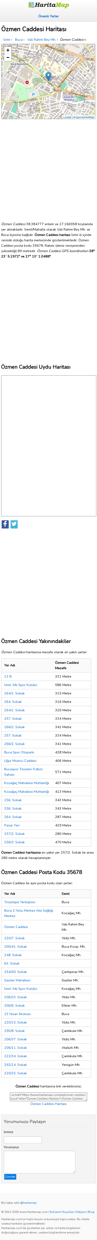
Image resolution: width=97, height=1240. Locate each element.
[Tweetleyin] (14, 524)
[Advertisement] (48, 168)
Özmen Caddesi (16, 926)
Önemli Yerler (48, 16)
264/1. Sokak (14, 693)
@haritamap (28, 1203)
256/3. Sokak (14, 842)
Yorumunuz (11, 1147)
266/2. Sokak (14, 727)
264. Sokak (13, 701)
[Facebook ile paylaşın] (5, 524)
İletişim (81, 1212)
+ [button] (7, 50)
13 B (8, 676)
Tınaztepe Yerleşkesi (19, 902)
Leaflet (67, 117)
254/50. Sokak (15, 971)
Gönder (10, 1177)
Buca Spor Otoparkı (19, 752)
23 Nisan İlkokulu (17, 1014)
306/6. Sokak (14, 1005)
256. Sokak (13, 800)
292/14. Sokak (15, 1064)
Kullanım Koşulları (62, 1212)
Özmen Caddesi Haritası (48, 1103)
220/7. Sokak (14, 938)
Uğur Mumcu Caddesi (20, 760)
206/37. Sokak (15, 1039)
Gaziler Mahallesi (17, 980)
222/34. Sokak (15, 1056)
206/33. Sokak (15, 997)
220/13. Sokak (15, 1022)
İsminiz (8, 1132)
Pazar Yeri (12, 825)
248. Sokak (13, 955)
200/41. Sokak (15, 946)
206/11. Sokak (15, 1047)
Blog (91, 1212)
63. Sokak (12, 963)
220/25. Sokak (15, 1073)
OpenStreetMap (85, 117)
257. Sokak (13, 718)
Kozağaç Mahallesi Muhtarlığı (26, 783)
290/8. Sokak (14, 1030)
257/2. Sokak (14, 833)
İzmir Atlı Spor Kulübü (20, 684)
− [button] (7, 57)
